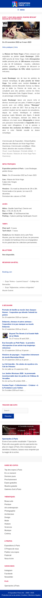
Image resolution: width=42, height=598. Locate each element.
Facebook (8, 574)
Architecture (9, 514)
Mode (6, 521)
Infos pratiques (7, 47)
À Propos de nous (11, 549)
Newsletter (8, 577)
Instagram (8, 570)
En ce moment (10, 473)
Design (7, 517)
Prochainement (10, 480)
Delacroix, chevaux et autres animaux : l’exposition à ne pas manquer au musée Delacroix (18, 324)
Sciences (8, 527)
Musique (7, 530)
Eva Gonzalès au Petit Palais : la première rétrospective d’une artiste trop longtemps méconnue (18, 345)
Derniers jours (10, 476)
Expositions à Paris (12, 546)
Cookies (24, 595)
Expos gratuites (10, 483)
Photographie (9, 511)
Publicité (7, 555)
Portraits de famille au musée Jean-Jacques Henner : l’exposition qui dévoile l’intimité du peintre (19, 312)
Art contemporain (11, 508)
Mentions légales (34, 595)
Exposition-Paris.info (17, 593)
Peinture (7, 504)
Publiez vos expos (11, 552)
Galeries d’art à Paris (12, 489)
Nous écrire (9, 559)
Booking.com (7, 272)
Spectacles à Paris (11, 586)
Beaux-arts (8, 501)
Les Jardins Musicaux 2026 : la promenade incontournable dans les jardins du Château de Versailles (20, 375)
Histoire (7, 524)
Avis (16, 47)
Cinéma (7, 534)
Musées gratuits (10, 486)
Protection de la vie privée (11, 595)
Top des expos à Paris (13, 470)
